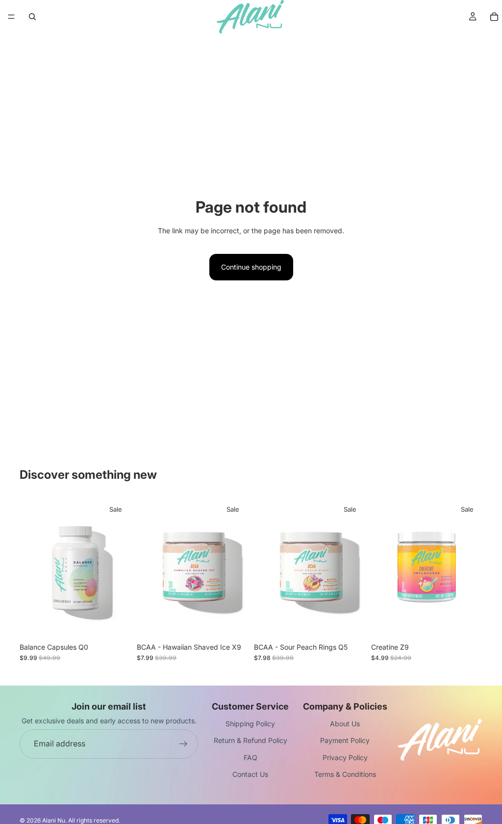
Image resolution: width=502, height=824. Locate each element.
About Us (345, 723)
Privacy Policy (345, 757)
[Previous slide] (30, 568)
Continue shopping (251, 267)
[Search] (32, 16)
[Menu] (11, 16)
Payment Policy (345, 740)
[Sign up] (183, 744)
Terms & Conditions (345, 774)
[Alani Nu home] (440, 740)
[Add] (116, 623)
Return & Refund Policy (250, 740)
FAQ (250, 757)
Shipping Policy (250, 723)
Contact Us (250, 774)
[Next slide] (120, 568)
